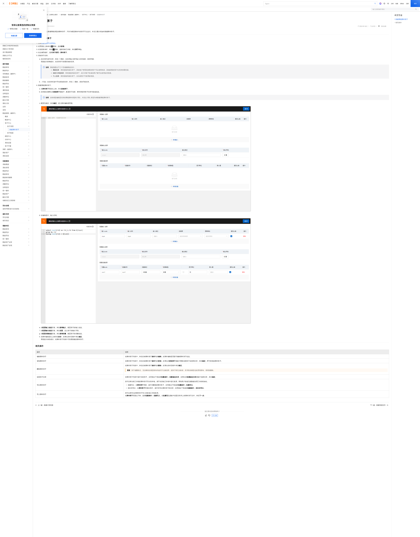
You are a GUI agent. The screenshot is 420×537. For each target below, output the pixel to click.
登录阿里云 (33, 35)
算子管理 (92, 14)
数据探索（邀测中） (74, 14)
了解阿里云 (72, 3)
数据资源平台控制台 (48, 43)
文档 (392, 3)
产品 (28, 3)
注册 (407, 3)
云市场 (53, 3)
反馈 (215, 415)
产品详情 (372, 26)
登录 (415, 3)
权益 (42, 3)
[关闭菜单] (3, 3)
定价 (47, 3)
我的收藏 (383, 26)
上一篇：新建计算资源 (45, 405)
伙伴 (59, 3)
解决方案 (35, 3)
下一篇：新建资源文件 (378, 405)
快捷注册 (14, 35)
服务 (64, 3)
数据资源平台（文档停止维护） (49, 14)
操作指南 (63, 14)
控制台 (402, 3)
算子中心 (85, 14)
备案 (397, 3)
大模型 (22, 3)
